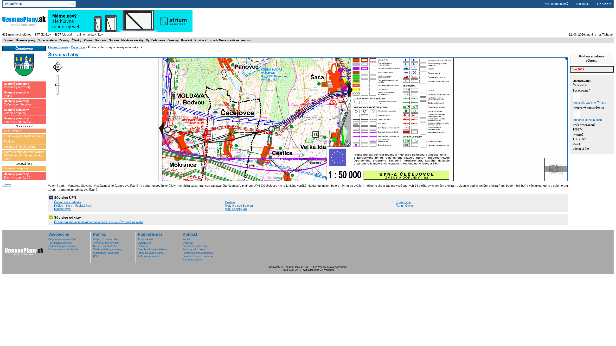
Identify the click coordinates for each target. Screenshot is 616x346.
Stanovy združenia (194, 249)
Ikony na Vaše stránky (151, 252)
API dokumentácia (148, 256)
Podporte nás (146, 239)
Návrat (6, 185)
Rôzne (88, 40)
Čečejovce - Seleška (17, 102)
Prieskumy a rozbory (17, 85)
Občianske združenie (195, 246)
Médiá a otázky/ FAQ (105, 246)
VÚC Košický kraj (236, 209)
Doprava (101, 40)
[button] (591, 59)
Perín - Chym (404, 205)
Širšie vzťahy (12, 131)
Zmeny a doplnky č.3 (17, 176)
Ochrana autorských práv (63, 249)
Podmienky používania (61, 246)
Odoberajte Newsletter (106, 252)
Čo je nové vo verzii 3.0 (62, 239)
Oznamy (173, 40)
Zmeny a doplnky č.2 (17, 120)
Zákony (64, 40)
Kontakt (186, 40)
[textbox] (37, 4)
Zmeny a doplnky (16, 111)
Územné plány (25, 40)
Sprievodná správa (16, 168)
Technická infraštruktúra (19, 146)
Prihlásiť (604, 4)
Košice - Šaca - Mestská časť (73, 205)
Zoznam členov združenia (198, 256)
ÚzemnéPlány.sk (13, 11)
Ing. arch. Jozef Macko (587, 120)
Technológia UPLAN (60, 242)
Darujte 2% (144, 242)
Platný (16, 94)
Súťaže (114, 40)
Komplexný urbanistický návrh (23, 136)
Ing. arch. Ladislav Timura (589, 102)
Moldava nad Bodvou (239, 205)
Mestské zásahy (132, 40)
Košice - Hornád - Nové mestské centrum (222, 40)
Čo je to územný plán (105, 239)
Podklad (9, 141)
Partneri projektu (192, 259)
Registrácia (582, 4)
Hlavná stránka (58, 47)
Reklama (143, 246)
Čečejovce (78, 47)
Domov (8, 40)
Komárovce (403, 202)
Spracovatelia (47, 40)
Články (76, 40)
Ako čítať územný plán (106, 242)
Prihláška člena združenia (198, 252)
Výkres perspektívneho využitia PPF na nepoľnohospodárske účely (24, 155)
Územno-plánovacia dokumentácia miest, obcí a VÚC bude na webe (98, 222)
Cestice (230, 202)
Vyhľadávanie (155, 40)
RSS (95, 256)
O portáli (187, 242)
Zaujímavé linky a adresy (107, 249)
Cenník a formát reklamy (152, 249)
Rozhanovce (62, 209)
